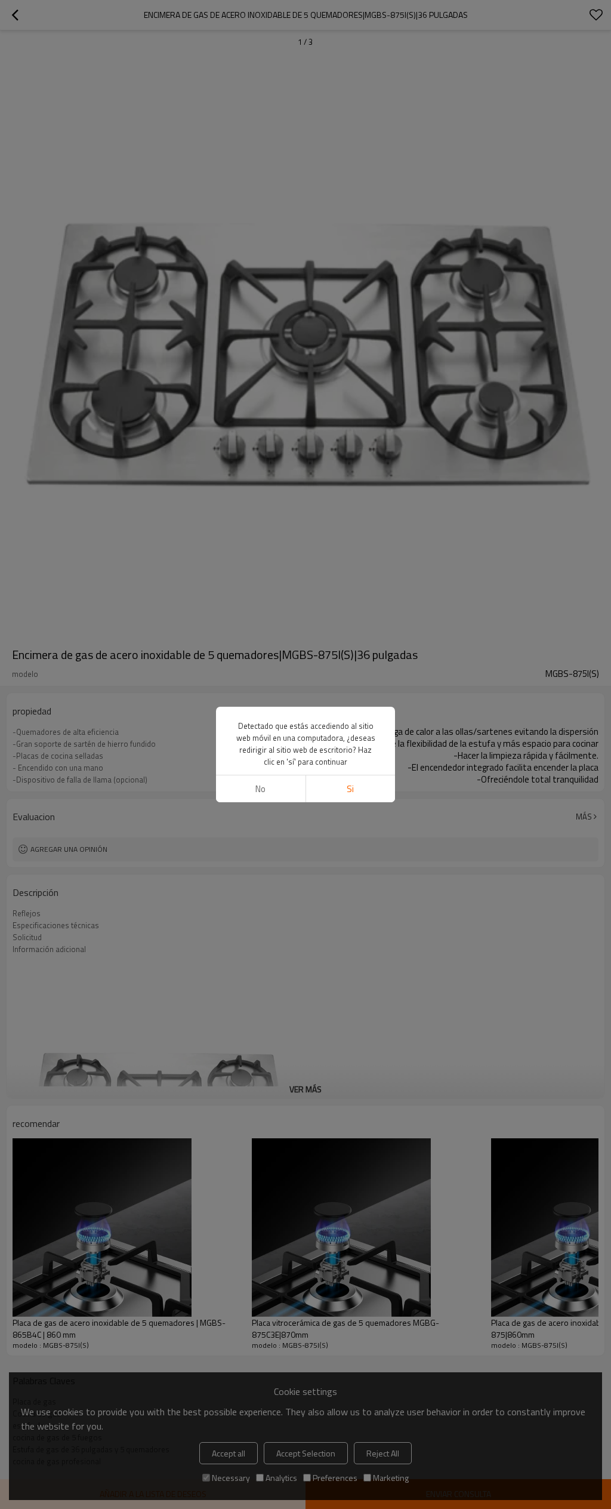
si (350, 789)
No (260, 789)
